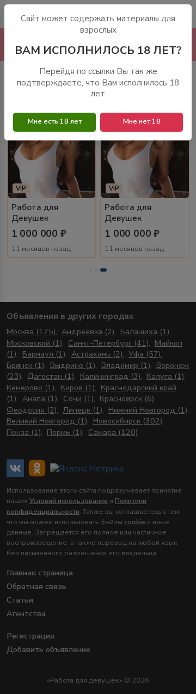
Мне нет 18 (142, 121)
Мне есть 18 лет (55, 121)
